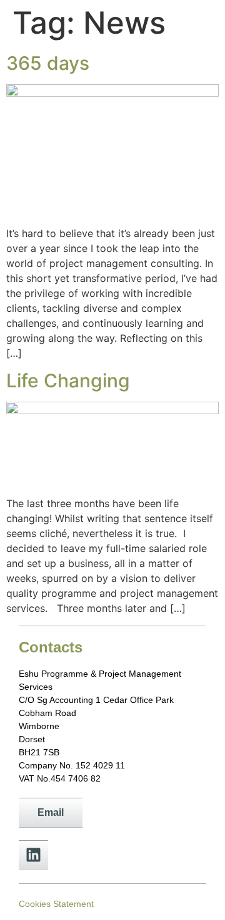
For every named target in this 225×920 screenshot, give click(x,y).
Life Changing (68, 380)
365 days (47, 63)
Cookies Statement (56, 904)
